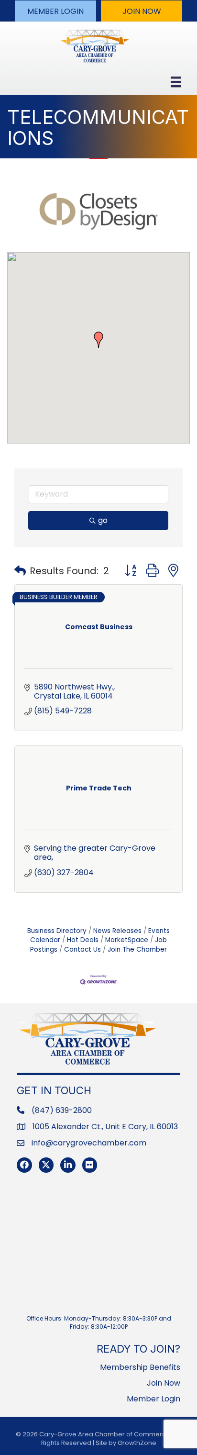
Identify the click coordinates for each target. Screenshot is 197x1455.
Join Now (163, 1382)
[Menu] (176, 82)
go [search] (103, 520)
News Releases (117, 930)
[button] (55, 11)
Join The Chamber (137, 949)
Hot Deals (82, 939)
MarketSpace (126, 939)
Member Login (153, 1398)
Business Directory (57, 930)
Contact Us (82, 949)
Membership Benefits (140, 1367)
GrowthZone (137, 1442)
